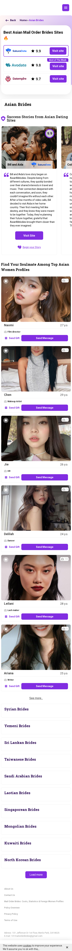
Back (13, 20)
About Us (8, 889)
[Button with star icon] (5, 281)
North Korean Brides (22, 859)
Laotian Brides (17, 792)
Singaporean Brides (21, 809)
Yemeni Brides (17, 725)
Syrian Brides (16, 709)
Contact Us (9, 895)
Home (23, 20)
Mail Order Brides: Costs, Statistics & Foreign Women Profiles (34, 901)
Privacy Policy (11, 914)
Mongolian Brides (20, 826)
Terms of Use (10, 920)
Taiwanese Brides (20, 759)
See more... (36, 698)
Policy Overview (12, 908)
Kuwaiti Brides (17, 843)
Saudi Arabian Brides (23, 776)
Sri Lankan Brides (20, 742)
